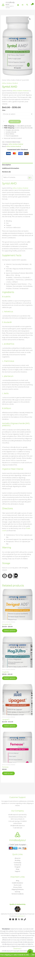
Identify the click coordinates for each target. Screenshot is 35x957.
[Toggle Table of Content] (28, 177)
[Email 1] (22, 919)
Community (17, 862)
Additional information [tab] (10, 168)
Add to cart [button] (8, 773)
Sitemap (17, 891)
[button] (27, 5)
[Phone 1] (25, 919)
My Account (17, 885)
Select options (9, 631)
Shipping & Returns (17, 889)
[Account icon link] (18, 5)
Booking (17, 860)
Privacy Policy (17, 887)
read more (20, 916)
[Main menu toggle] (22, 5)
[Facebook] (10, 919)
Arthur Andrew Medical (14, 80)
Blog (17, 880)
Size (3, 110)
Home (4, 80)
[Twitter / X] (19, 919)
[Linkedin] (16, 919)
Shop (17, 869)
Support (17, 871)
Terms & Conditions (17, 894)
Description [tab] (6, 165)
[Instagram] (13, 919)
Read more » (18, 948)
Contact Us (17, 865)
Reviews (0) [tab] (6, 172)
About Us (17, 858)
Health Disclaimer (17, 883)
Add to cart (14, 121)
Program (17, 867)
